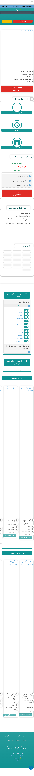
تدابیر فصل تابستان (26, 71)
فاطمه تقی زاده (12, 524)
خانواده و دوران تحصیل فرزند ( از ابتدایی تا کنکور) (27, 522)
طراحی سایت (22, 748)
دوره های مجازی (26, 735)
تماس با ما (10, 740)
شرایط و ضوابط (8, 735)
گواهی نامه (17, 735)
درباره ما (18, 740)
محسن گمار (13, 702)
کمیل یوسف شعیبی (26, 74)
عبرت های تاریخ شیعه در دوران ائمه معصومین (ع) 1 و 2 (27, 696)
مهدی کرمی (29, 526)
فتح (9, 748)
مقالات (24, 740)
